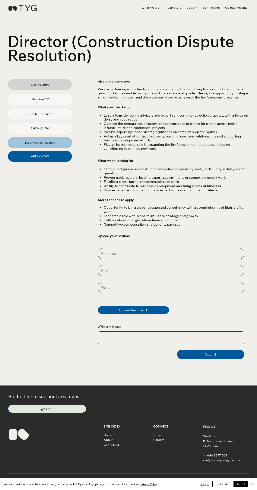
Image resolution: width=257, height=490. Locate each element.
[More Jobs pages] (196, 7)
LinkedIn (159, 435)
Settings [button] (204, 484)
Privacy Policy (149, 484)
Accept (241, 484)
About (108, 440)
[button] (236, 7)
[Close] (252, 484)
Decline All (222, 484)
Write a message (110, 326)
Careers (158, 440)
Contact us (111, 444)
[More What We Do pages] (161, 7)
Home (108, 435)
